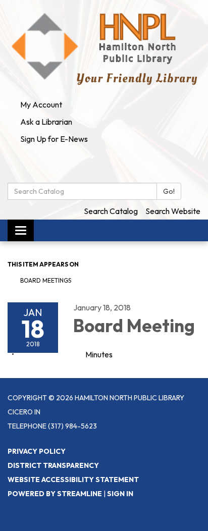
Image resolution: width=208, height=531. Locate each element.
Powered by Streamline (55, 493)
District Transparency (53, 465)
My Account (41, 104)
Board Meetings (45, 280)
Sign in (120, 493)
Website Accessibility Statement (73, 479)
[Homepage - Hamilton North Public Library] (104, 48)
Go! (169, 191)
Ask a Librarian (46, 122)
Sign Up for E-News (54, 139)
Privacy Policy (37, 451)
